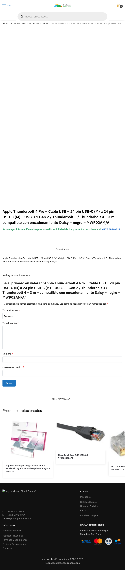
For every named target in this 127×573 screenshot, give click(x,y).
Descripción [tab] (62, 249)
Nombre (7, 353)
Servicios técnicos (11, 530)
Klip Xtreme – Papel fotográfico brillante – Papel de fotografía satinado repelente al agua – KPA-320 (28, 468)
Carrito (83, 510)
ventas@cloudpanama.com (16, 518)
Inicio (4, 23)
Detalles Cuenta (88, 501)
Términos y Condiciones (14, 539)
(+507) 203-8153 (15, 511)
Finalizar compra (89, 515)
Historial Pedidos (89, 506)
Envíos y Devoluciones (14, 544)
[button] (118, 5)
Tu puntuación (11, 310)
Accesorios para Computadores (25, 23)
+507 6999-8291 (112, 229)
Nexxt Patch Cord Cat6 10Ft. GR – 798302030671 (74, 457)
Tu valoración (10, 323)
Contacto (7, 548)
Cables (45, 23)
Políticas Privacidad (12, 535)
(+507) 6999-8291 (16, 514)
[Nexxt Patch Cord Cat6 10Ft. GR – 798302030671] (80, 434)
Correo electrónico (13, 367)
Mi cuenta (85, 496)
